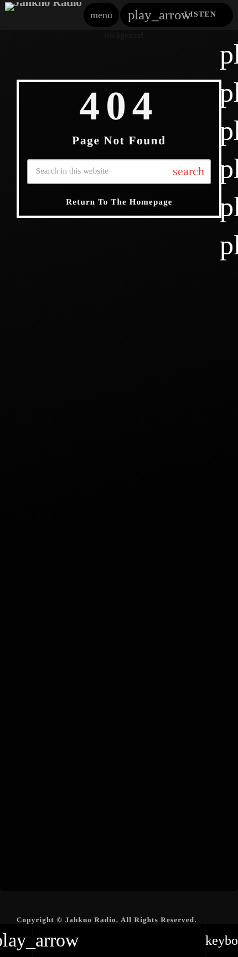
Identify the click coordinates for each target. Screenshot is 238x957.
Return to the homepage (119, 202)
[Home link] (43, 15)
